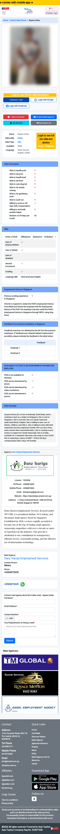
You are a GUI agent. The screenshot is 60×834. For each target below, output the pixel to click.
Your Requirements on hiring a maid (19, 623)
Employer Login (16, 100)
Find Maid (36, 733)
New (19, 142)
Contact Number (11, 614)
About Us (36, 760)
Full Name (8, 598)
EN (52, 8)
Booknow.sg (7, 788)
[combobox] (9, 618)
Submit (9, 640)
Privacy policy (7, 803)
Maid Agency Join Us (41, 757)
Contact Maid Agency (45, 117)
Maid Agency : (10, 555)
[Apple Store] (45, 786)
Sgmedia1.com (8, 784)
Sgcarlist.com (7, 776)
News (34, 750)
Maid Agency (37, 740)
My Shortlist (17, 123)
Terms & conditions (10, 800)
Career (34, 764)
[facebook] (34, 799)
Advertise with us (9, 765)
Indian (20, 138)
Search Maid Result (18, 20)
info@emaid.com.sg (10, 761)
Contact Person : (11, 563)
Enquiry (35, 747)
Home (5, 20)
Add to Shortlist (17, 117)
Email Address (10, 606)
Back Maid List (44, 123)
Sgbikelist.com (8, 780)
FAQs (34, 753)
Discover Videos (38, 737)
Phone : (7, 569)
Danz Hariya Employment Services (26, 452)
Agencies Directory (40, 743)
